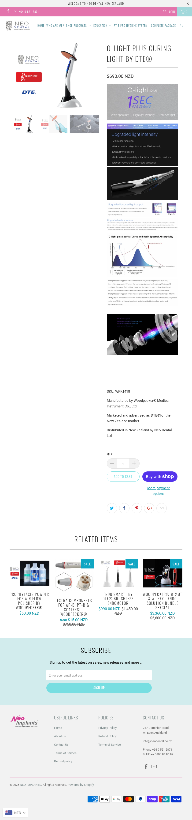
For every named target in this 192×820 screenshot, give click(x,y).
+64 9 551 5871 (29, 12)
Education (100, 25)
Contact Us (61, 744)
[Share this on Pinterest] (137, 508)
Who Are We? (55, 25)
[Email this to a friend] (161, 508)
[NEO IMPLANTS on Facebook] (8, 11)
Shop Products (77, 25)
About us (60, 736)
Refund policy (63, 761)
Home (40, 25)
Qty (110, 454)
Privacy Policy (107, 728)
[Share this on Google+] (149, 508)
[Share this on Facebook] (124, 508)
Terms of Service (65, 753)
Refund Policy (107, 736)
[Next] (97, 75)
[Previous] (14, 75)
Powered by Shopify (81, 784)
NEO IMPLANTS (30, 784)
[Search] (181, 25)
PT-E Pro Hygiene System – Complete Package (145, 25)
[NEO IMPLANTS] (18, 25)
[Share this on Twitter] (112, 508)
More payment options (158, 491)
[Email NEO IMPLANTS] (15, 11)
